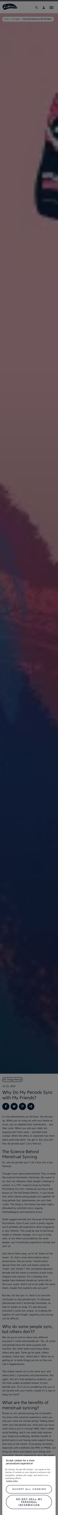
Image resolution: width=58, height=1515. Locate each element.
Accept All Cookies (29, 1489)
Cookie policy (12, 1481)
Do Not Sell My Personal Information (29, 1502)
